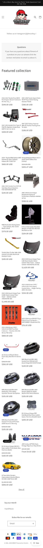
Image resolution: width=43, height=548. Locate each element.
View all (21, 489)
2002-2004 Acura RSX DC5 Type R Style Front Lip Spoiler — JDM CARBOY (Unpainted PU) (31, 320)
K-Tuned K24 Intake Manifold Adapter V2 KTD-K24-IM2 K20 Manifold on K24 (31, 228)
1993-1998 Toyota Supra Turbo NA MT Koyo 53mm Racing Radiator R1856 (31, 99)
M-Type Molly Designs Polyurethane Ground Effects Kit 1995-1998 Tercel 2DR (11, 477)
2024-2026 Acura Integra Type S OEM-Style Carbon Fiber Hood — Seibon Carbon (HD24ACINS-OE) (11, 295)
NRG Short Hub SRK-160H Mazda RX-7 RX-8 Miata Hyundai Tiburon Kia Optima (11, 391)
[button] (2, 17)
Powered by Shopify (22, 543)
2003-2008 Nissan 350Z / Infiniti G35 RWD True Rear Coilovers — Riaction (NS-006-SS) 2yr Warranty (11, 330)
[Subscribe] (32, 523)
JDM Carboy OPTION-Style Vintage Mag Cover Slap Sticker (31, 445)
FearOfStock (9, 509)
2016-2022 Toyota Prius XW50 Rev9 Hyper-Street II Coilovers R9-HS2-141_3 (11, 99)
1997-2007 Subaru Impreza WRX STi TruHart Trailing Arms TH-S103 (31, 125)
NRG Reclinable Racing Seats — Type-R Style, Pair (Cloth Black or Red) (11, 226)
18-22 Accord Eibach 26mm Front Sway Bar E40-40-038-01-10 (11, 356)
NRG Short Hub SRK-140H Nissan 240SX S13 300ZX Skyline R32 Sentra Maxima (30, 391)
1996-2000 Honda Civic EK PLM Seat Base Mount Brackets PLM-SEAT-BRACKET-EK (11, 188)
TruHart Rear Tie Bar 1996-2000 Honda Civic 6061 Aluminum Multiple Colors (11, 254)
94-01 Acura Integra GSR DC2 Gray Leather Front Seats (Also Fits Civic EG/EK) (11, 448)
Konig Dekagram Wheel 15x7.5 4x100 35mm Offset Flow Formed (31, 159)
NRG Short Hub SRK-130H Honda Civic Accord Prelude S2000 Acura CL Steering (10, 421)
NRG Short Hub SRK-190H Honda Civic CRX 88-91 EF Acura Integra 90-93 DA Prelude (31, 361)
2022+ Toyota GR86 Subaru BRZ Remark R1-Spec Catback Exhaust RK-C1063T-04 (11, 159)
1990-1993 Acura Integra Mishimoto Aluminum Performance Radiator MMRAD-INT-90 (31, 195)
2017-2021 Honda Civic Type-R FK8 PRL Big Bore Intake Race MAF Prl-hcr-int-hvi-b (11, 127)
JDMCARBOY (12, 543)
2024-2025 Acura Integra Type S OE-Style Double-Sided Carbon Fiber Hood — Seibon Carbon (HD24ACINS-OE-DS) (31, 261)
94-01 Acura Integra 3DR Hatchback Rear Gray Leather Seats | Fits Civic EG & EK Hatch (31, 415)
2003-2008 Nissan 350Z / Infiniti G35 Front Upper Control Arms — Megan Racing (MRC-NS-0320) (31, 287)
